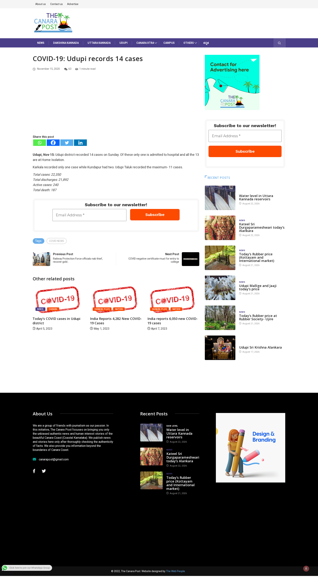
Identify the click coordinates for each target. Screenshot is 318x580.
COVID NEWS (56, 241)
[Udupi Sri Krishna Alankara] (220, 348)
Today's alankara (249, 344)
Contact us (56, 4)
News (40, 42)
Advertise (72, 4)
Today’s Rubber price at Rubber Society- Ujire (258, 317)
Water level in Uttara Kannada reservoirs (256, 197)
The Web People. (176, 571)
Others (188, 42)
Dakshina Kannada (66, 42)
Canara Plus (102, 309)
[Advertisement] (116, 107)
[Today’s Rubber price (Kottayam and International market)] (220, 258)
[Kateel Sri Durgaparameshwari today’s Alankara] (220, 228)
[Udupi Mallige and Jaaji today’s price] (220, 288)
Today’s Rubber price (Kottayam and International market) (256, 257)
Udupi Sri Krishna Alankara (260, 347)
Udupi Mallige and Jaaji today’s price (258, 287)
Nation (119, 309)
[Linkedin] (80, 142)
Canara (53, 309)
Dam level (245, 192)
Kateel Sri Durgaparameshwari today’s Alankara (262, 227)
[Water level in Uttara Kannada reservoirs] (220, 198)
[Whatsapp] (39, 142)
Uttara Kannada (99, 42)
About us (40, 4)
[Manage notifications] (306, 569)
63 (69, 68)
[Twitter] (66, 142)
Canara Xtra (145, 42)
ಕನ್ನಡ (206, 42)
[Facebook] (53, 142)
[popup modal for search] (279, 42)
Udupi (123, 42)
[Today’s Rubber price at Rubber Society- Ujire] (220, 318)
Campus (169, 42)
